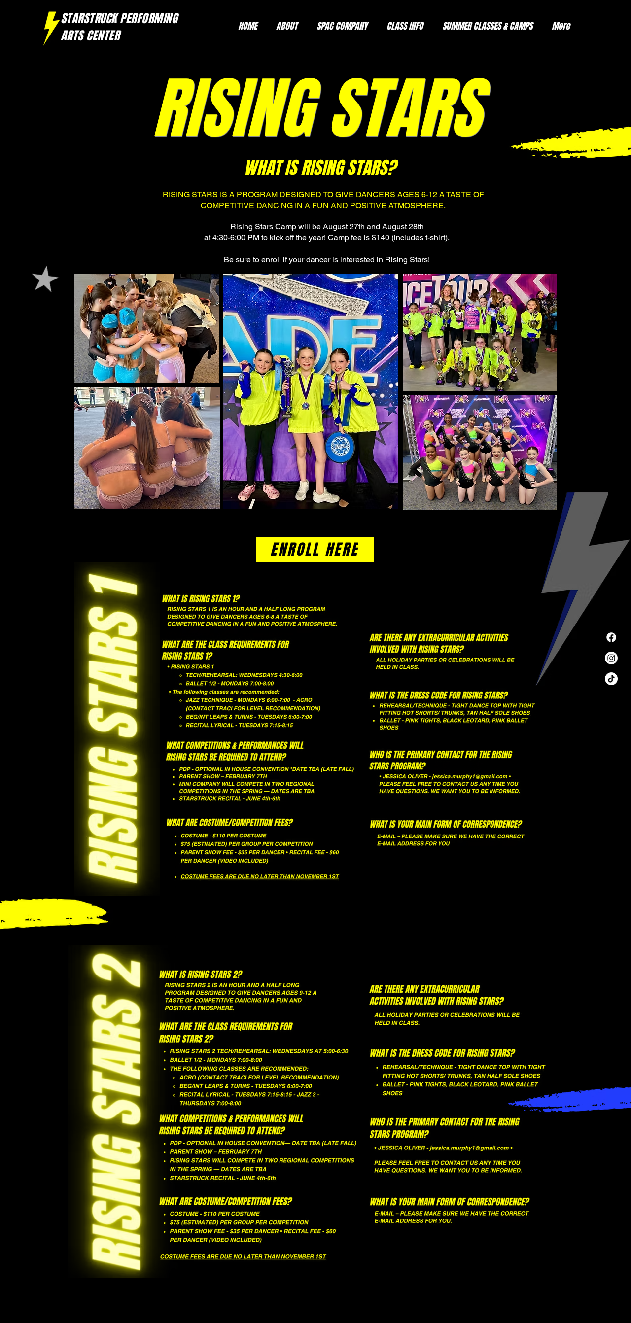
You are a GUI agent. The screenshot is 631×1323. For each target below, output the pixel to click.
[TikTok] (611, 678)
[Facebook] (611, 637)
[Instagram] (611, 658)
